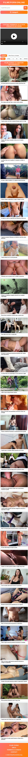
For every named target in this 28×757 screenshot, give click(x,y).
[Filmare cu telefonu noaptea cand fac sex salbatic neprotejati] (14, 286)
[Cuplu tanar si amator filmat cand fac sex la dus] (14, 441)
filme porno (14, 745)
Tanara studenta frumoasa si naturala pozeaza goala (13, 431)
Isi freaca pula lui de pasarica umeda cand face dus (13, 83)
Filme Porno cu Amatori (14, 55)
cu (13, 58)
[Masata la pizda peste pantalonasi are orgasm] (14, 595)
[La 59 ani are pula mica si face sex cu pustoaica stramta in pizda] (14, 479)
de (16, 58)
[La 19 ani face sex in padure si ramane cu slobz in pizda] (14, 151)
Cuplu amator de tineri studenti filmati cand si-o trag (13, 121)
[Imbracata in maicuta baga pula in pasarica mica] (14, 460)
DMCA (14, 747)
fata (20, 58)
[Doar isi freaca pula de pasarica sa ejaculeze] (14, 614)
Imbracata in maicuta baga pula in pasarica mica (12, 469)
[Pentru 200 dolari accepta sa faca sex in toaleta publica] (14, 131)
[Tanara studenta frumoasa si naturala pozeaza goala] (14, 422)
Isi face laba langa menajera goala (9, 547)
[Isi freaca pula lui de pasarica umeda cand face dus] (14, 74)
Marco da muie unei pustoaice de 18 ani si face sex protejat (13, 412)
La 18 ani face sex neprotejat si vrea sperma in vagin (13, 373)
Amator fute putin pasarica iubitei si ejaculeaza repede (14, 681)
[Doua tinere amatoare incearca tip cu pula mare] (14, 306)
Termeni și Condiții (14, 750)
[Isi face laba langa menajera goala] (14, 538)
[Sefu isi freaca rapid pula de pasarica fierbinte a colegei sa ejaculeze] (14, 652)
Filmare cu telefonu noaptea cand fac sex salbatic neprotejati (13, 296)
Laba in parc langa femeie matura (9, 392)
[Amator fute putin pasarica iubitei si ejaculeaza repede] (14, 672)
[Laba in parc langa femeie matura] (14, 383)
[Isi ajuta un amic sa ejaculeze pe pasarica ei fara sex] (14, 209)
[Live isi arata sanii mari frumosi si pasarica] (14, 576)
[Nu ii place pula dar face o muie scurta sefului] (14, 93)
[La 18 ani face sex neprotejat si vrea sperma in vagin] (14, 364)
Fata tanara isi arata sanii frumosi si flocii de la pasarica (12, 739)
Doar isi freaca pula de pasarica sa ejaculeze (11, 623)
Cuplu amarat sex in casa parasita (9, 257)
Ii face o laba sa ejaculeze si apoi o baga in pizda (12, 199)
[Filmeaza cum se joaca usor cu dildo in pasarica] (14, 267)
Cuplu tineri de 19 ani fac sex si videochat (11, 719)
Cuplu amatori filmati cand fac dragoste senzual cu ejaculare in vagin (13, 509)
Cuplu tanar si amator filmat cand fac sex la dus (12, 450)
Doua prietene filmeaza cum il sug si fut (10, 700)
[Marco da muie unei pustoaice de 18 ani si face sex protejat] (14, 402)
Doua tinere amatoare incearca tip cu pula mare (12, 315)
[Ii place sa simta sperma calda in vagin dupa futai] (14, 557)
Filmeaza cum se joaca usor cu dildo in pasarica (12, 276)
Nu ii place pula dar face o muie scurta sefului (12, 102)
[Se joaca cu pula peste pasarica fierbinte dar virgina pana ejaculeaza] (14, 344)
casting (8, 58)
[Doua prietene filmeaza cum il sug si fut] (14, 691)
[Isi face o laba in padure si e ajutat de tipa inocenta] (14, 171)
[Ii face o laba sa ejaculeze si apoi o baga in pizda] (14, 190)
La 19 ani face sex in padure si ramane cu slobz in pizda (13, 161)
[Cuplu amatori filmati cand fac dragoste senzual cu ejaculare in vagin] (14, 499)
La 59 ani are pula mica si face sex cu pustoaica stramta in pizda (12, 489)
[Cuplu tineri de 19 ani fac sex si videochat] (14, 710)
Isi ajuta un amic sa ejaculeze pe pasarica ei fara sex (13, 218)
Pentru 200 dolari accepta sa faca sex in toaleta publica (12, 140)
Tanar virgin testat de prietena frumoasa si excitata (13, 642)
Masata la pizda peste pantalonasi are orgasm (12, 604)
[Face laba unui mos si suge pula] (14, 325)
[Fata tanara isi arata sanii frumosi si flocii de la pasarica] (14, 729)
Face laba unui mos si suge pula (8, 334)
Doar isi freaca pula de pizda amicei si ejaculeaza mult (14, 528)
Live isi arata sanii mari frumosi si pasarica (11, 585)
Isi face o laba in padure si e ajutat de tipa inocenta (13, 180)
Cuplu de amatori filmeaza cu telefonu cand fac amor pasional (13, 238)
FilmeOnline (14, 2)
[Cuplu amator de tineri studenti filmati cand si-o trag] (14, 112)
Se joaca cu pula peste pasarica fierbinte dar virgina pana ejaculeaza (13, 354)
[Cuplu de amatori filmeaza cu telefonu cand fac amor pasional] (14, 228)
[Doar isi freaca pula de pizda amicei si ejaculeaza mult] (14, 519)
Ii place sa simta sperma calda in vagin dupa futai (12, 566)
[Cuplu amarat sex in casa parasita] (14, 248)
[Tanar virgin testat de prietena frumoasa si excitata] (14, 633)
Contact (14, 752)
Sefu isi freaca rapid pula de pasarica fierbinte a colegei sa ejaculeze (12, 662)
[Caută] (26, 8)
